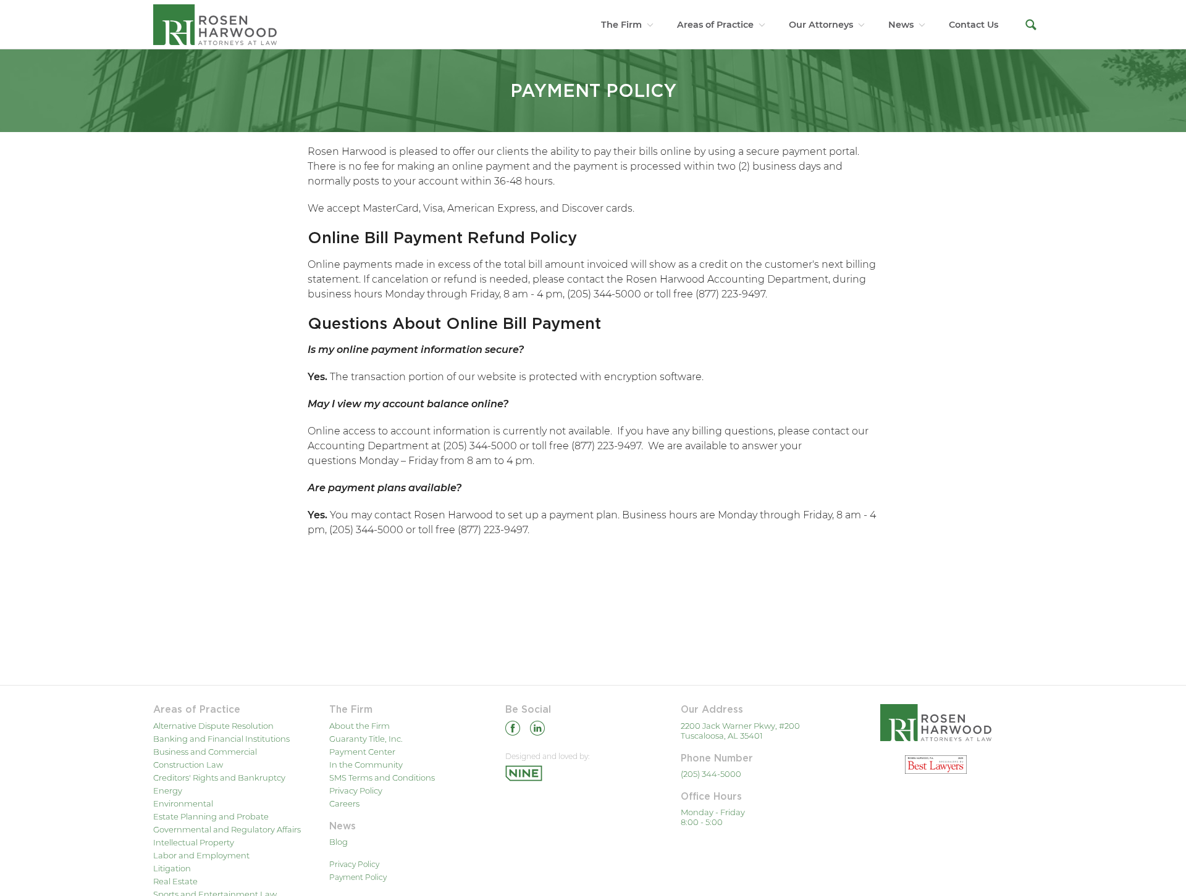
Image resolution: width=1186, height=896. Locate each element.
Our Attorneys (821, 24)
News (901, 24)
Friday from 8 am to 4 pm (470, 461)
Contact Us (973, 24)
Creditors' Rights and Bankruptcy (219, 777)
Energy (167, 790)
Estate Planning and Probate (211, 816)
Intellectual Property (193, 842)
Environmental (183, 803)
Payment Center (362, 752)
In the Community (366, 764)
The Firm (621, 24)
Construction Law (188, 764)
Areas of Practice (715, 24)
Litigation (172, 868)
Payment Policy (358, 877)
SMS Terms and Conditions (382, 777)
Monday (378, 461)
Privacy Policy (355, 790)
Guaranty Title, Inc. (366, 739)
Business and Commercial (205, 752)
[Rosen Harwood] (215, 24)
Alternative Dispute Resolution (213, 726)
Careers (344, 803)
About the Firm (359, 726)
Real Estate (175, 881)
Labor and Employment (201, 855)
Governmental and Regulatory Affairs (227, 829)
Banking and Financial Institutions (221, 739)
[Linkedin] (537, 730)
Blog (338, 842)
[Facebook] (512, 730)
